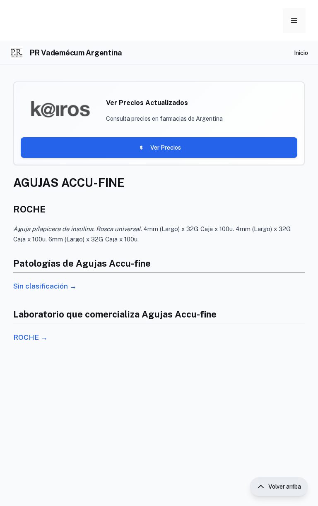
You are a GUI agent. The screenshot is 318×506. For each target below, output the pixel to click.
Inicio (301, 53)
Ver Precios (165, 147)
